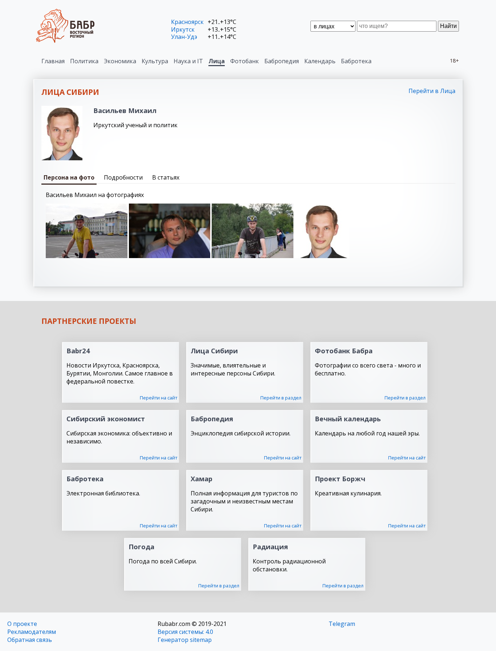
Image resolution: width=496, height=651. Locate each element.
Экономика (120, 61)
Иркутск (183, 29)
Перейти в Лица (431, 91)
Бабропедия (281, 61)
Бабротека (356, 61)
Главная (53, 61)
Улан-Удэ (184, 37)
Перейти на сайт (158, 397)
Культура (155, 61)
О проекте (22, 624)
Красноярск (187, 22)
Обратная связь (29, 640)
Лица (216, 61)
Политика (84, 61)
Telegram (342, 624)
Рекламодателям (31, 632)
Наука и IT (188, 61)
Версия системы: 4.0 (185, 632)
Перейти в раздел (280, 397)
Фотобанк (244, 61)
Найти (448, 26)
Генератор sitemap (185, 640)
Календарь (320, 61)
